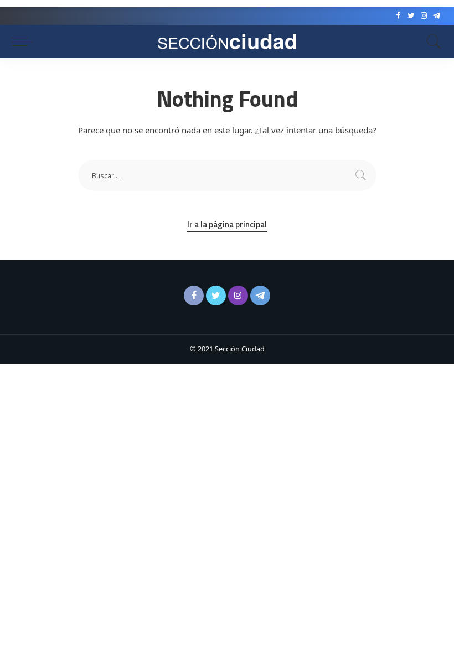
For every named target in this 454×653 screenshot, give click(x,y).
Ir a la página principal (227, 225)
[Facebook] (398, 16)
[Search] (431, 41)
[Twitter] (411, 16)
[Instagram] (423, 16)
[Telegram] (436, 16)
